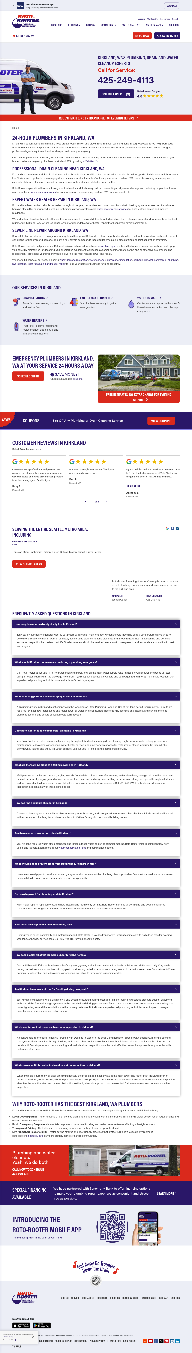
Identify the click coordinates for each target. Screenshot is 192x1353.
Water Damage (154, 25)
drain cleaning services (43, 192)
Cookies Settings (9, 1340)
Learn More (165, 1193)
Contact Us (152, 18)
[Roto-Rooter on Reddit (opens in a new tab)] (145, 1341)
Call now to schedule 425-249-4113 (28, 1171)
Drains (90, 25)
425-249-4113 (126, 79)
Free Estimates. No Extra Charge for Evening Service (96, 118)
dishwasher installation (119, 260)
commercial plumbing (166, 260)
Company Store (130, 1298)
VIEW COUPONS (161, 420)
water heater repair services (112, 209)
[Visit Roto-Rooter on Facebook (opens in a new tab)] (172, 528)
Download (172, 5)
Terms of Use (114, 1341)
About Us (115, 1298)
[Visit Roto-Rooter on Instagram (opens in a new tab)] (177, 528)
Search (175, 18)
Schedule (144, 35)
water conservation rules (72, 847)
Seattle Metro (35, 1135)
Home (15, 127)
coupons (77, 378)
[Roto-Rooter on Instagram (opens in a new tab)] (172, 1341)
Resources (165, 18)
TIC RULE (16, 1346)
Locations (56, 25)
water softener (97, 260)
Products (102, 1298)
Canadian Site (149, 1298)
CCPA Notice (129, 1341)
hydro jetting (19, 263)
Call (169, 35)
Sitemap (163, 1298)
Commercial (108, 25)
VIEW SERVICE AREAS (29, 563)
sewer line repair (107, 246)
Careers (141, 18)
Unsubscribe (81, 1341)
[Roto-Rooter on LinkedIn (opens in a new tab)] (177, 1341)
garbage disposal (143, 260)
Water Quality (131, 25)
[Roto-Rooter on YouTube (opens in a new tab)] (150, 1341)
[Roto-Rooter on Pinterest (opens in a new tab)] (166, 1341)
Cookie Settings (63, 1341)
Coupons (173, 25)
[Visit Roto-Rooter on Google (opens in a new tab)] (167, 528)
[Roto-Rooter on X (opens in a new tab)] (161, 1341)
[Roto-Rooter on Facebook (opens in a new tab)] (156, 1341)
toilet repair (34, 263)
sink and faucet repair (53, 263)
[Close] (33, 1336)
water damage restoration (74, 260)
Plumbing (74, 25)
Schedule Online (113, 93)
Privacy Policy (97, 1341)
